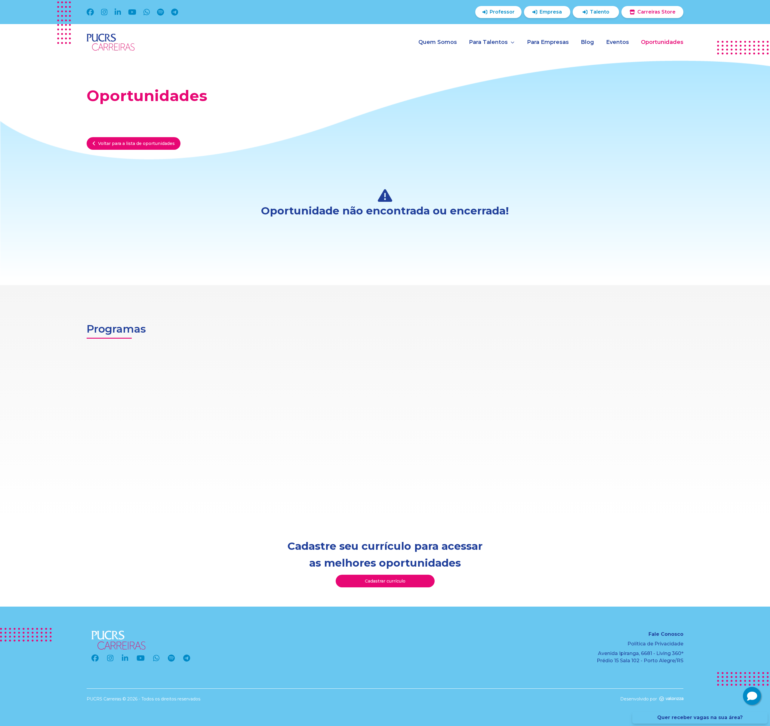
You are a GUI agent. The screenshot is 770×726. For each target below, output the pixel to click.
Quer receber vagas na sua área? (700, 717)
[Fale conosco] (752, 696)
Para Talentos (488, 42)
